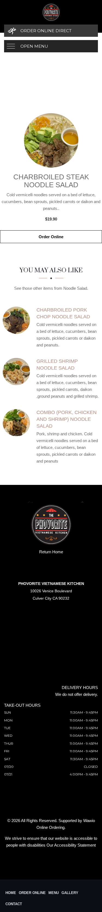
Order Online (51, 236)
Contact (13, 904)
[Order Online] (51, 140)
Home (10, 893)
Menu (53, 893)
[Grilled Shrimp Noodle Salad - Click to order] (18, 371)
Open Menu (34, 46)
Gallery (69, 893)
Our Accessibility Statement (71, 845)
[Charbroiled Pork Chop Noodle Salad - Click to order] (18, 320)
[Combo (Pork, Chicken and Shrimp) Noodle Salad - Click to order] (18, 422)
